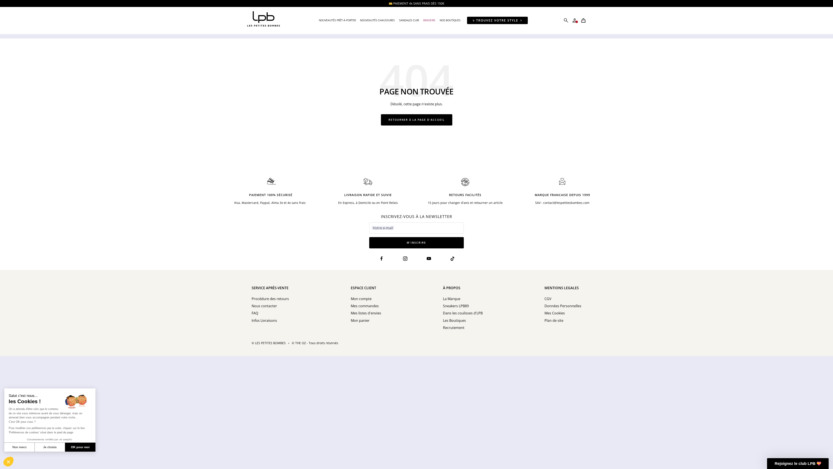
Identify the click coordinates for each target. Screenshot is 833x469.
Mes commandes (365, 306)
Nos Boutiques (450, 20)
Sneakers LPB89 (456, 306)
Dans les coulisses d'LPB (463, 313)
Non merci (19, 447)
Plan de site (553, 321)
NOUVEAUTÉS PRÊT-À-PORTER (337, 20)
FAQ (255, 313)
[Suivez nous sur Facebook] (381, 259)
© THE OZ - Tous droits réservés (315, 343)
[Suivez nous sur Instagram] (405, 259)
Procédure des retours (270, 299)
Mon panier (360, 321)
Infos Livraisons (264, 321)
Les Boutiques (454, 321)
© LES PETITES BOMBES (269, 343)
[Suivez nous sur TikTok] (453, 259)
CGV (547, 299)
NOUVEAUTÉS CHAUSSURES (377, 20)
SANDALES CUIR (409, 20)
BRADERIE (429, 20)
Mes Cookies (554, 313)
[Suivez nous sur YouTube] (429, 259)
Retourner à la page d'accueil (417, 120)
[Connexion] (574, 20)
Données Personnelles (562, 306)
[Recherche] (566, 20)
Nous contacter (264, 306)
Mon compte (361, 299)
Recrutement (453, 328)
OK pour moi (80, 447)
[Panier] (583, 20)
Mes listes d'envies (366, 313)
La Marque (451, 299)
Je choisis (50, 447)
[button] (8, 461)
